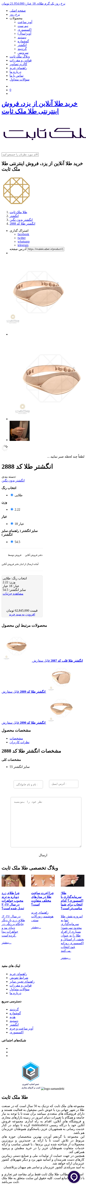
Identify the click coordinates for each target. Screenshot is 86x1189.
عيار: (15, 586)
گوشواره (23, 41)
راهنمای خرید (18, 68)
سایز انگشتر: (17, 589)
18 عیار (19, 523)
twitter (22, 238)
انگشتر (22, 45)
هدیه (12, 1017)
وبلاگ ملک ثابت (20, 56)
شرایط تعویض (19, 977)
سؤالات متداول (19, 989)
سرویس (23, 52)
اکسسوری (24, 29)
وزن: (11, 582)
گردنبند (22, 49)
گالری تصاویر (18, 64)
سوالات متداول (19, 79)
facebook (23, 234)
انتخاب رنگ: (19, 578)
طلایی (19, 495)
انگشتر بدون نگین (13, 480)
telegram (23, 245)
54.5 (17, 542)
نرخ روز (15, 14)
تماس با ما (16, 75)
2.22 (17, 509)
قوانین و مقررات (21, 60)
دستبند (22, 37)
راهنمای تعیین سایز (22, 981)
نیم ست (23, 26)
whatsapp (24, 241)
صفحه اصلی (18, 10)
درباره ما (15, 71)
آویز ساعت (25, 22)
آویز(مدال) (24, 33)
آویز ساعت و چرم (21, 1028)
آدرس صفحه (18, 249)
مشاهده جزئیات (13, 593)
